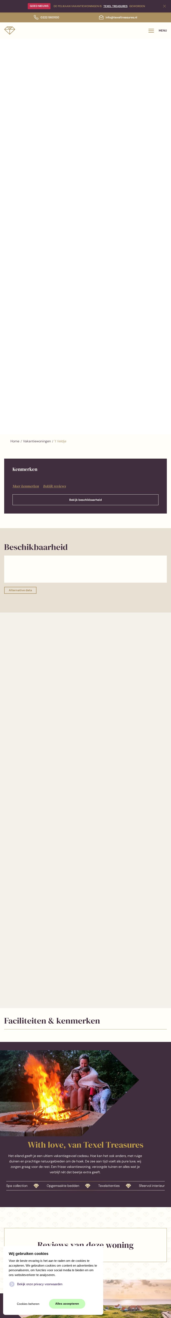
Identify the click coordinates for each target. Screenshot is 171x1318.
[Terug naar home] (9, 30)
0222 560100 (49, 17)
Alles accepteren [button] (67, 1303)
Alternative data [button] (20, 590)
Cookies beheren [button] (28, 1303)
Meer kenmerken (26, 486)
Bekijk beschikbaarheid (85, 500)
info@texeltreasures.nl (121, 17)
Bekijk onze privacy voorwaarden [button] (39, 1284)
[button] (157, 30)
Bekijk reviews (54, 486)
